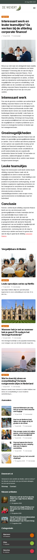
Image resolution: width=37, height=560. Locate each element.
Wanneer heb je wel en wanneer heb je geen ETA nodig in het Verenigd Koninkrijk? (17, 332)
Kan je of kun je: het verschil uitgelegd (23, 457)
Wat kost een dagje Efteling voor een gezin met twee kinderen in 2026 (22, 509)
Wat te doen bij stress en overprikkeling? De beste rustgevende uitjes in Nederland (17, 381)
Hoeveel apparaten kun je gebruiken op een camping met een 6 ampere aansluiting (23, 445)
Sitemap (4, 486)
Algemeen (5, 16)
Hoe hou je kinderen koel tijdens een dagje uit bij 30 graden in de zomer (23, 421)
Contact (13, 486)
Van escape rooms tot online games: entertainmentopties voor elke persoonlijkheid (24, 433)
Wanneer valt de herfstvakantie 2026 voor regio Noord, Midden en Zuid (22, 499)
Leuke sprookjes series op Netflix (17, 283)
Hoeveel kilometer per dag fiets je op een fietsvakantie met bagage (23, 409)
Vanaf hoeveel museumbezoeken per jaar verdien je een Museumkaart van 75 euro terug (22, 519)
